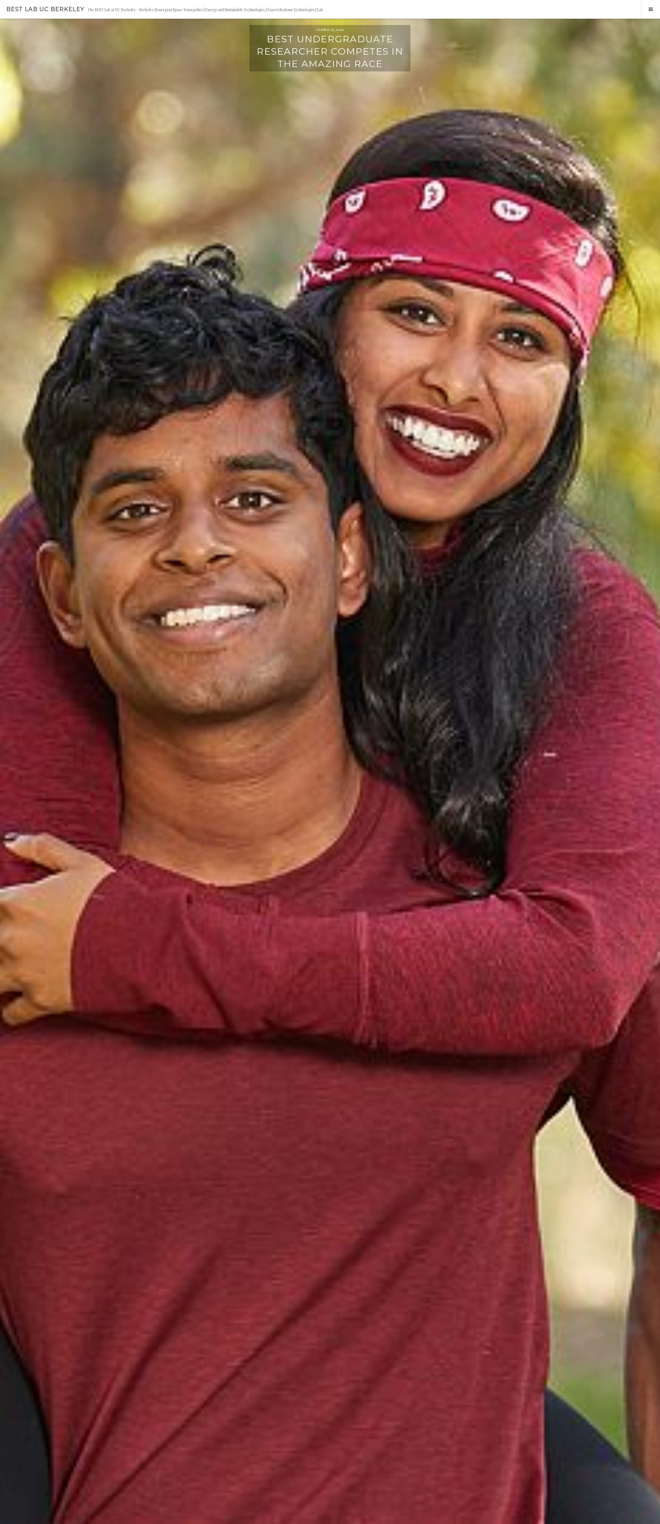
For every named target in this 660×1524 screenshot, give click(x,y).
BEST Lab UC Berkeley (45, 9)
